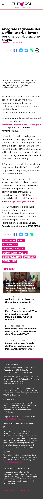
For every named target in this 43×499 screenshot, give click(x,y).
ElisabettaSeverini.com (13, 419)
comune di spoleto (14, 253)
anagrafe (9, 240)
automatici (10, 244)
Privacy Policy (9, 490)
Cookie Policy (23, 490)
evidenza (29, 257)
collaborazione (13, 248)
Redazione (6, 43)
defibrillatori (12, 257)
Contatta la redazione (12, 462)
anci (21, 240)
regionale (9, 261)
